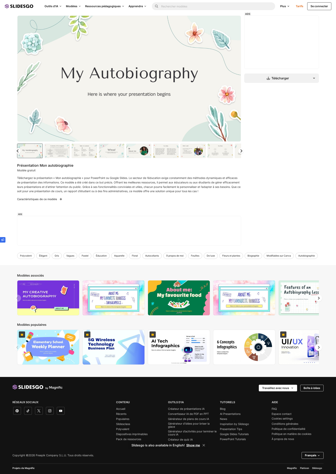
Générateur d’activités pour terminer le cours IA (192, 433)
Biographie (253, 255)
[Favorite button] (224, 22)
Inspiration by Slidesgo (234, 424)
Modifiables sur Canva (279, 255)
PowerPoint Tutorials (233, 439)
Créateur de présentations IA (186, 408)
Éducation (101, 255)
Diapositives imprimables (132, 434)
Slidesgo (317, 468)
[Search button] (156, 6)
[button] (241, 151)
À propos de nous (283, 439)
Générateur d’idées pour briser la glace (189, 425)
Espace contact (281, 413)
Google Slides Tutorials (234, 434)
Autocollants (152, 255)
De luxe (211, 255)
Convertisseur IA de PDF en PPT (188, 413)
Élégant (43, 255)
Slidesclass (123, 424)
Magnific (292, 468)
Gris (57, 255)
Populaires (122, 419)
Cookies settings (282, 418)
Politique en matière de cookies (291, 433)
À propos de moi (175, 255)
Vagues (70, 255)
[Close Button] (204, 445)
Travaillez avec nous (275, 388)
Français (310, 455)
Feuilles (195, 255)
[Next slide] (235, 78)
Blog (223, 408)
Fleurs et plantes (231, 255)
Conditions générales (285, 423)
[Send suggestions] (2, 240)
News (223, 419)
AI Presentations (230, 413)
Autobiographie (306, 255)
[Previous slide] (17, 298)
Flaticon (304, 468)
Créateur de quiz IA (180, 439)
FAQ (274, 408)
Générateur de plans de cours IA (188, 419)
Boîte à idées (312, 388)
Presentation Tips (231, 429)
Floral (135, 255)
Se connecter (319, 6)
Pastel (85, 255)
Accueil (120, 408)
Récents (121, 413)
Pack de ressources (128, 439)
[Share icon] (234, 22)
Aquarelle (119, 255)
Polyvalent (26, 255)
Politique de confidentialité (288, 428)
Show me (193, 445)
